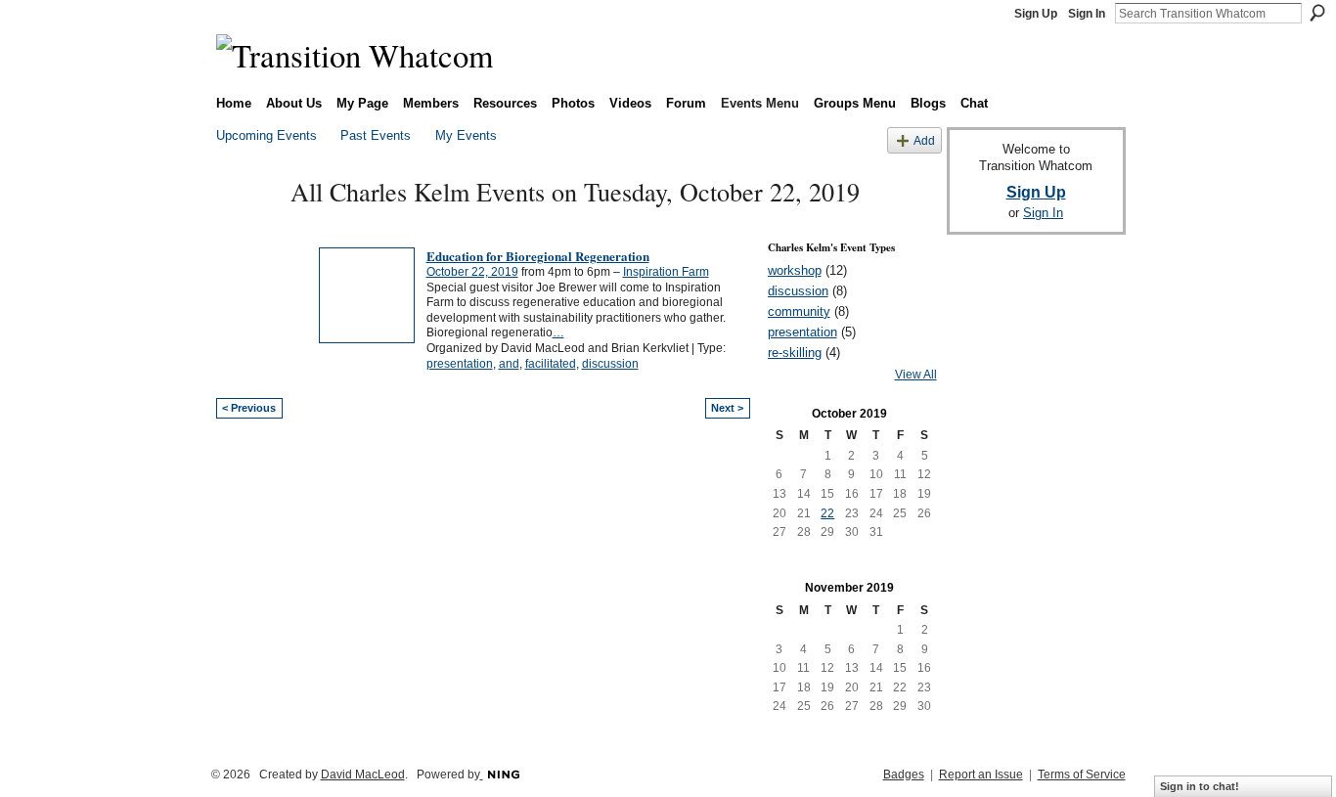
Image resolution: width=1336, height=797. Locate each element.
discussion (610, 364)
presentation (459, 364)
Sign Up (1035, 14)
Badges (903, 774)
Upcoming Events (266, 135)
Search (1317, 13)
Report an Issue (981, 774)
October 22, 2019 (472, 272)
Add (924, 140)
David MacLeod (363, 774)
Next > (727, 408)
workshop (795, 270)
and (509, 364)
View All (916, 374)
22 (827, 513)
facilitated (550, 364)
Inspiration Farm (666, 272)
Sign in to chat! (1199, 786)
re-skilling (795, 352)
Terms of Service (1082, 774)
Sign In (1086, 14)
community (799, 311)
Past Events (375, 135)
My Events (466, 135)
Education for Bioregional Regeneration (537, 255)
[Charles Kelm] (247, 226)
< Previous (249, 408)
